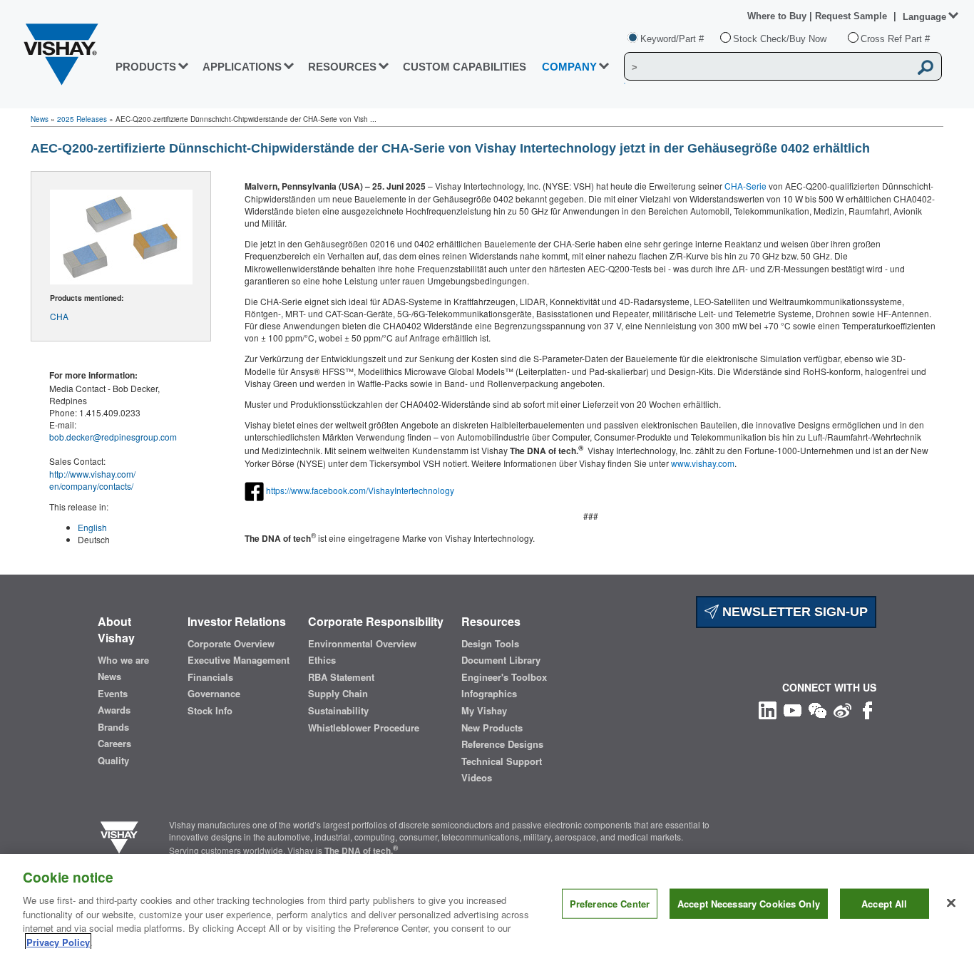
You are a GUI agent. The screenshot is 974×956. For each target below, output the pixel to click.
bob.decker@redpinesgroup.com (113, 437)
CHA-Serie (745, 186)
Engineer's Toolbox (504, 677)
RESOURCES (342, 67)
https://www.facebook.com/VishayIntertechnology (360, 489)
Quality (113, 760)
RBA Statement (341, 677)
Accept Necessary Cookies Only (748, 903)
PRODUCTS (146, 67)
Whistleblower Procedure (363, 727)
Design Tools (490, 643)
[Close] (951, 903)
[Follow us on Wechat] (817, 709)
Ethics (322, 660)
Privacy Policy (58, 941)
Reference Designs (502, 744)
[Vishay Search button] (926, 67)
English (92, 527)
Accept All (884, 903)
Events (113, 693)
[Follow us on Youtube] (792, 709)
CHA (59, 316)
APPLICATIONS (242, 67)
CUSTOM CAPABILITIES (464, 67)
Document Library (500, 660)
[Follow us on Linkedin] (767, 709)
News (39, 119)
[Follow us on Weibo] (842, 709)
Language (924, 16)
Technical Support (501, 761)
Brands (113, 727)
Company (569, 67)
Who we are (123, 660)
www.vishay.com (702, 463)
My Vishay (484, 710)
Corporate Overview (231, 643)
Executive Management (238, 660)
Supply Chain (338, 693)
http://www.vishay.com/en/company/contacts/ (92, 480)
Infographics (489, 693)
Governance (214, 693)
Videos (476, 777)
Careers (114, 743)
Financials (210, 677)
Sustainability (338, 710)
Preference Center (610, 903)
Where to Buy (778, 16)
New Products (492, 727)
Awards (114, 710)
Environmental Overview (362, 643)
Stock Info (210, 710)
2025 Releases (82, 119)
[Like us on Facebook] (867, 709)
